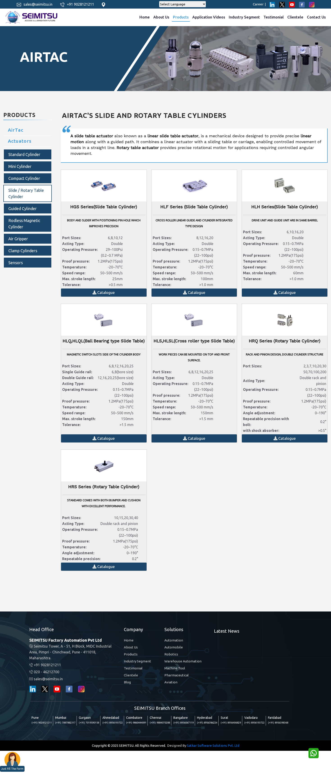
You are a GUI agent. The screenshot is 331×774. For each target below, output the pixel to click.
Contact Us (316, 17)
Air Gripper (18, 238)
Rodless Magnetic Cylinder (24, 223)
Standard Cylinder (24, 154)
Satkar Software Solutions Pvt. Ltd (213, 745)
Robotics (171, 654)
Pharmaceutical (176, 675)
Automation (173, 640)
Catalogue (105, 292)
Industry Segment (244, 17)
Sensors (15, 262)
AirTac (15, 130)
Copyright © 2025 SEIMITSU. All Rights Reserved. (129, 745)
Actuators (20, 141)
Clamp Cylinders (22, 250)
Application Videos (208, 17)
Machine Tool (174, 668)
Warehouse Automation (183, 661)
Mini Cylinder (20, 166)
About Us (161, 17)
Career (259, 4)
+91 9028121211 (80, 4)
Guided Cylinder (22, 208)
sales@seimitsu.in (37, 4)
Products (181, 17)
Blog (127, 682)
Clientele (295, 17)
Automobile (173, 647)
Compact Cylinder (24, 178)
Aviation (170, 682)
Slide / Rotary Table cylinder (26, 193)
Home (144, 17)
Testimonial (273, 17)
